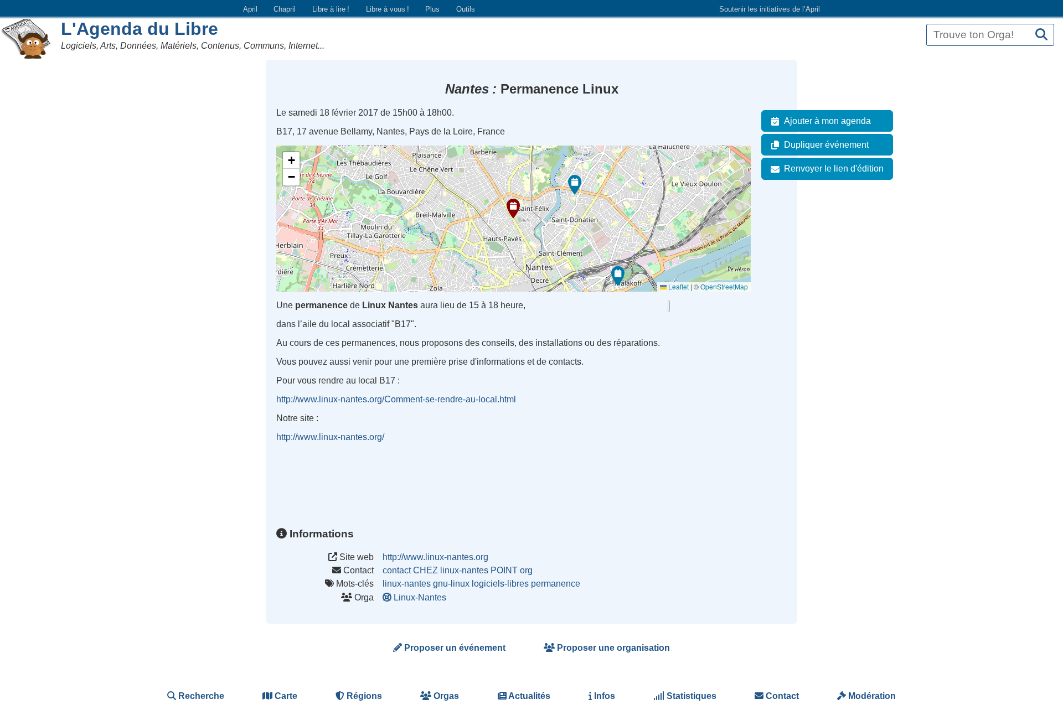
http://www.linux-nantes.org (435, 557)
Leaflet (678, 286)
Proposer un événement (453, 647)
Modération (871, 696)
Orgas (445, 696)
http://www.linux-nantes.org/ (330, 437)
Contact (781, 696)
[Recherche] (1041, 35)
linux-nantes (407, 583)
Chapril (285, 9)
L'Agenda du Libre (139, 29)
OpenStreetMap (724, 286)
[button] (513, 209)
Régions (363, 696)
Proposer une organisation (612, 647)
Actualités (528, 696)
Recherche (200, 696)
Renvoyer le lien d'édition (834, 168)
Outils (465, 9)
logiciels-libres (500, 583)
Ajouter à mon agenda (827, 121)
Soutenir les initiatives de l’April (769, 9)
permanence (555, 583)
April (250, 9)
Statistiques (690, 696)
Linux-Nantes (419, 597)
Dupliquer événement (826, 144)
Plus (432, 9)
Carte (284, 696)
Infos (603, 696)
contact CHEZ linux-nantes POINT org (458, 570)
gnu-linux (451, 583)
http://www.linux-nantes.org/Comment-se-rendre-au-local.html (396, 399)
